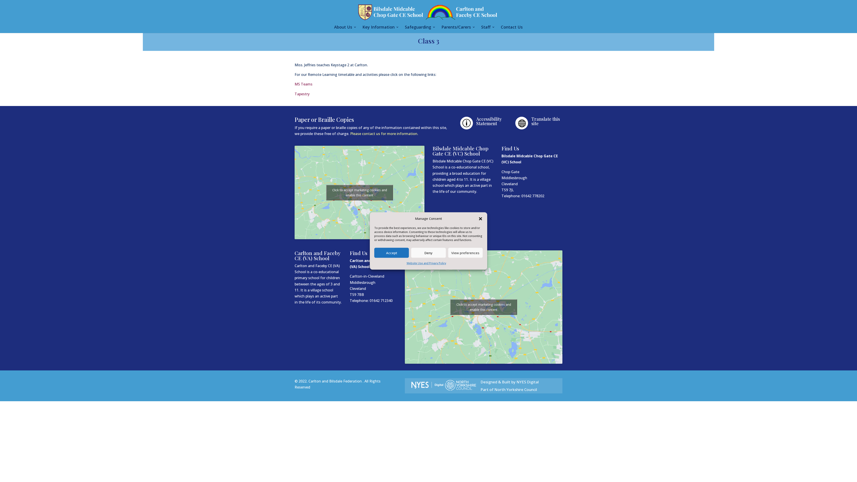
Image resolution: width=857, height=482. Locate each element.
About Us (343, 27)
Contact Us (512, 27)
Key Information (378, 27)
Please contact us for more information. (384, 133)
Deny (428, 253)
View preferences (465, 253)
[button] (480, 218)
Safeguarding (418, 27)
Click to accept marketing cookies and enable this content (359, 192)
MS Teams (304, 84)
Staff (486, 27)
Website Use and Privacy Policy (426, 263)
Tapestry (302, 93)
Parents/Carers (456, 27)
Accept (391, 253)
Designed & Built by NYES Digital (510, 381)
